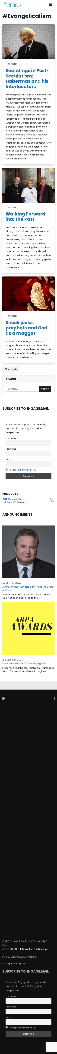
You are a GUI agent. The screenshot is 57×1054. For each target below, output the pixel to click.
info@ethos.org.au (15, 963)
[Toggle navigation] (50, 4)
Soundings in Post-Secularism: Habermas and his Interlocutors (27, 78)
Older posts (10, 369)
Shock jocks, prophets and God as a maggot (26, 328)
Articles (13, 64)
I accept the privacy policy (22, 469)
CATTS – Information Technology (28, 949)
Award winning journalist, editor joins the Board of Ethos (27, 588)
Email (8, 459)
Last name (11, 449)
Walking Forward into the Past (25, 216)
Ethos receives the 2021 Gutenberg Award (25, 663)
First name (11, 438)
